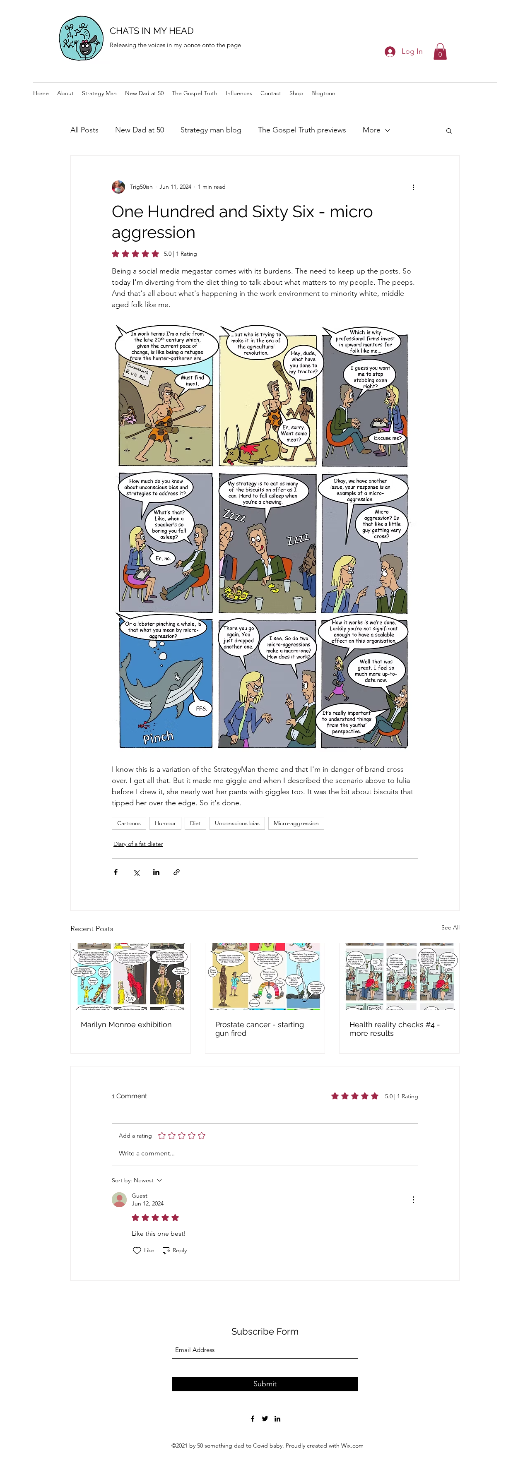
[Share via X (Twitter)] (136, 872)
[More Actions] (413, 1200)
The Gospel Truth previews (302, 129)
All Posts (84, 129)
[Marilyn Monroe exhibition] (130, 976)
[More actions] (413, 187)
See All (450, 927)
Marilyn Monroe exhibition (126, 1024)
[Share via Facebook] (116, 872)
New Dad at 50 (139, 129)
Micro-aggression (296, 823)
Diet (195, 823)
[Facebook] (252, 1418)
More (372, 129)
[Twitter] (265, 1418)
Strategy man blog (211, 129)
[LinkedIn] (277, 1418)
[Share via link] (177, 872)
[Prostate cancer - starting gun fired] (265, 976)
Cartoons (129, 823)
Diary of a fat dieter (138, 844)
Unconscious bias (237, 823)
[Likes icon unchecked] (137, 1251)
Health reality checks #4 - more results (394, 1028)
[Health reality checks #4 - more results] (399, 976)
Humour (165, 823)
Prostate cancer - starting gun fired (259, 1028)
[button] (440, 51)
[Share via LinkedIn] (156, 872)
